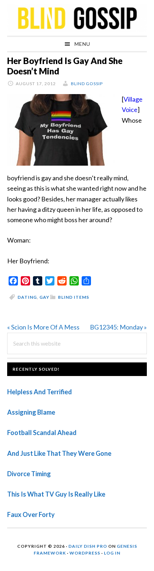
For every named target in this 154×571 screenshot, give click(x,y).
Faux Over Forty (31, 514)
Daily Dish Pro (87, 546)
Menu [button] (82, 44)
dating (27, 297)
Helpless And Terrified (39, 392)
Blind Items (73, 297)
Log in (112, 553)
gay (44, 297)
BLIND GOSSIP (77, 18)
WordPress (84, 553)
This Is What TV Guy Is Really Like (56, 494)
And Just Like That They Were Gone (59, 453)
